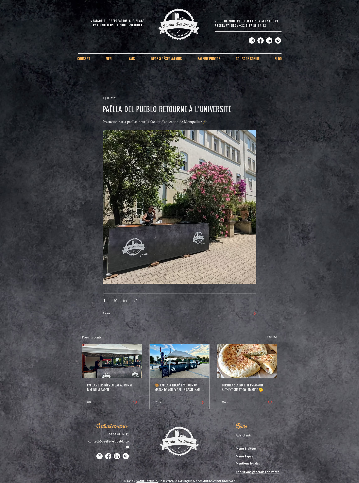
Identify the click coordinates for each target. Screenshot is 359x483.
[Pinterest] (278, 40)
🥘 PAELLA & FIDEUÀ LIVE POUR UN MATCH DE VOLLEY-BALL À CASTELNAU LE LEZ (179, 387)
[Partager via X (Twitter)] (115, 300)
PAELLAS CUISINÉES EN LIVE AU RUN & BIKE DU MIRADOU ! (109, 387)
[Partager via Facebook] (105, 300)
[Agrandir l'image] (179, 207)
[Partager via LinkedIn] (125, 300)
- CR (161, 481)
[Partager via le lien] (135, 300)
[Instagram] (252, 40)
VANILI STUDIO (147, 481)
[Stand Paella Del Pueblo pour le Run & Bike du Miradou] (112, 361)
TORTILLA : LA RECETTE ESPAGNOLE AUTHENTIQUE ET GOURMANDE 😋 (242, 387)
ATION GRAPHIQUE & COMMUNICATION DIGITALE (200, 481)
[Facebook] (260, 40)
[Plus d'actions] (253, 98)
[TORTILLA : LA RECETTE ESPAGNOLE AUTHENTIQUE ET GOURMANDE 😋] (247, 361)
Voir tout (272, 336)
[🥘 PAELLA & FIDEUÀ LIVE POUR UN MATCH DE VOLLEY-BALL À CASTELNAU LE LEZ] (180, 361)
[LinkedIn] (269, 40)
